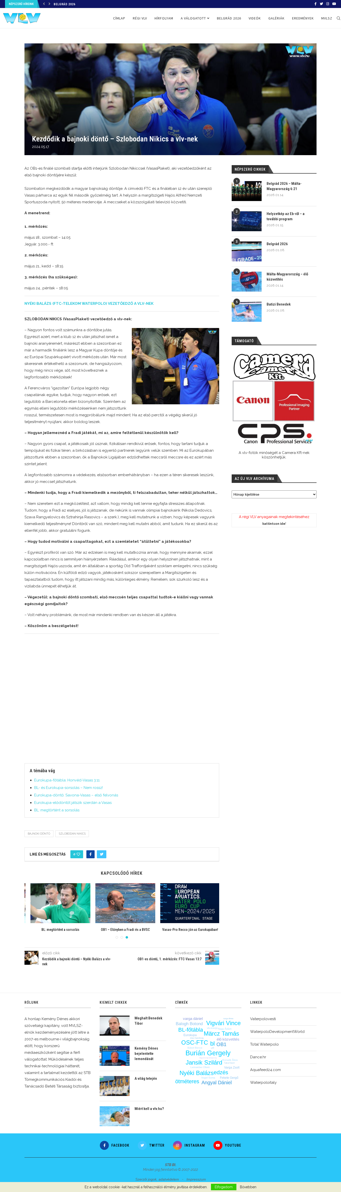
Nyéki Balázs (196, 1073)
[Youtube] (334, 4)
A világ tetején (146, 1078)
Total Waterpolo (264, 1044)
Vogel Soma (208, 1077)
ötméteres (187, 1081)
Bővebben (248, 1187)
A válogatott (193, 18)
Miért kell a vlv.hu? (149, 1108)
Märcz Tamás (221, 1033)
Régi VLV (140, 18)
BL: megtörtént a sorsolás (56, 810)
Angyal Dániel (216, 1082)
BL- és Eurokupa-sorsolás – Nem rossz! (68, 787)
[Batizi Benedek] (247, 312)
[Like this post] (78, 854)
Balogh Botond (189, 1023)
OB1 (221, 1044)
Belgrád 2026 (64, 4)
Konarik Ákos (230, 1060)
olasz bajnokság (196, 1038)
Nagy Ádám (224, 1028)
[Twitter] (321, 4)
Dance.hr (258, 1057)
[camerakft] (274, 399)
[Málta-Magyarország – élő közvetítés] (247, 282)
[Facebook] (316, 4)
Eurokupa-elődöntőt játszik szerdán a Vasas (73, 802)
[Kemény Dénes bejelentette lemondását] (115, 1056)
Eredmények (303, 18)
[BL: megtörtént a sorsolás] (57, 903)
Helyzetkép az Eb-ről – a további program (286, 216)
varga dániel (193, 1018)
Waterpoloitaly (263, 1082)
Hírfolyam (164, 18)
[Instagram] (327, 4)
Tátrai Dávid (229, 1063)
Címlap (119, 18)
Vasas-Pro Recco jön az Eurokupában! (187, 930)
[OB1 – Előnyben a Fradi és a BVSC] (122, 903)
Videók (255, 18)
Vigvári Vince (223, 1023)
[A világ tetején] (115, 1086)
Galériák (276, 18)
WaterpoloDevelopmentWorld (277, 1031)
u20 (212, 1048)
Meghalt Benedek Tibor (148, 1021)
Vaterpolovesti (263, 1019)
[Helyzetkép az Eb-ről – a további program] (247, 221)
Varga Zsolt (231, 1067)
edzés (221, 1072)
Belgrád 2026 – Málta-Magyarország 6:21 (284, 186)
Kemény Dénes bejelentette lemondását (146, 1053)
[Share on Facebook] (90, 854)
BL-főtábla (190, 1030)
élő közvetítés (228, 1039)
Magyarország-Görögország (208, 1058)
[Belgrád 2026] (247, 251)
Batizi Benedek (279, 304)
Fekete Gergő (229, 1078)
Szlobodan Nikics (72, 833)
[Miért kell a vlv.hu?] (115, 1116)
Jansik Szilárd (204, 1062)
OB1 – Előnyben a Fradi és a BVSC (122, 930)
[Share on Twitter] (101, 854)
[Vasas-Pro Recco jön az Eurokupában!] (187, 903)
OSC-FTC (194, 1042)
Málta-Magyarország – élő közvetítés (287, 277)
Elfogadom (224, 1187)
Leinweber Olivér (200, 1067)
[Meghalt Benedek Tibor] (115, 1026)
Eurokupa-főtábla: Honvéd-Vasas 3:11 (67, 780)
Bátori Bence (194, 1047)
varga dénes (228, 1018)
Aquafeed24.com (265, 1070)
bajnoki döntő (39, 833)
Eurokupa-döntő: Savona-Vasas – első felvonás (76, 795)
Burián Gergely (208, 1053)
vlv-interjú (212, 1028)
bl (212, 1043)
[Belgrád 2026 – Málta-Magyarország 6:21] (247, 191)
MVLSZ (326, 18)
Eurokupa (190, 1035)
